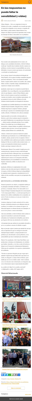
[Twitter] (5, 375)
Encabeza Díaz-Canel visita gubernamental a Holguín (15, 369)
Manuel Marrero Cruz (6, 383)
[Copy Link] (16, 375)
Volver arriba (28, 394)
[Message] (12, 375)
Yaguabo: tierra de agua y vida (9, 348)
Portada (12, 378)
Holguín (12, 382)
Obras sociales (15, 383)
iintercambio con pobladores (21, 382)
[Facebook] (2, 375)
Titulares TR (18, 378)
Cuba (8, 378)
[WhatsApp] (9, 375)
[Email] (14, 375)
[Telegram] (7, 375)
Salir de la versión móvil (16, 399)
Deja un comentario (16, 388)
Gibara (8, 382)
